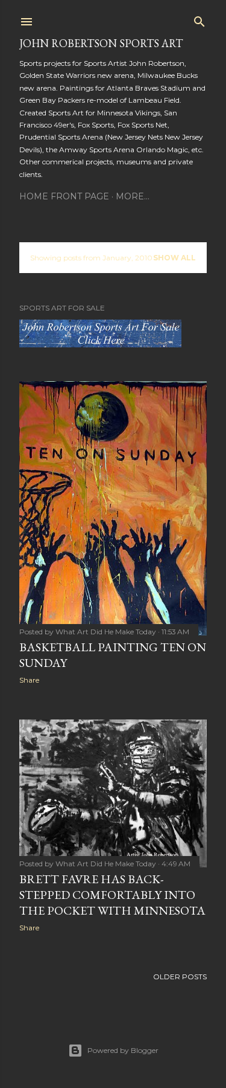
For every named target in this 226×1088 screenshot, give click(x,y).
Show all (174, 257)
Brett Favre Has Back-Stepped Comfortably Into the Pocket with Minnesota (112, 894)
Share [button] (29, 679)
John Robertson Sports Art (101, 43)
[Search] (199, 19)
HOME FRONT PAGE (64, 196)
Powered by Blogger (123, 1050)
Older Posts (180, 976)
